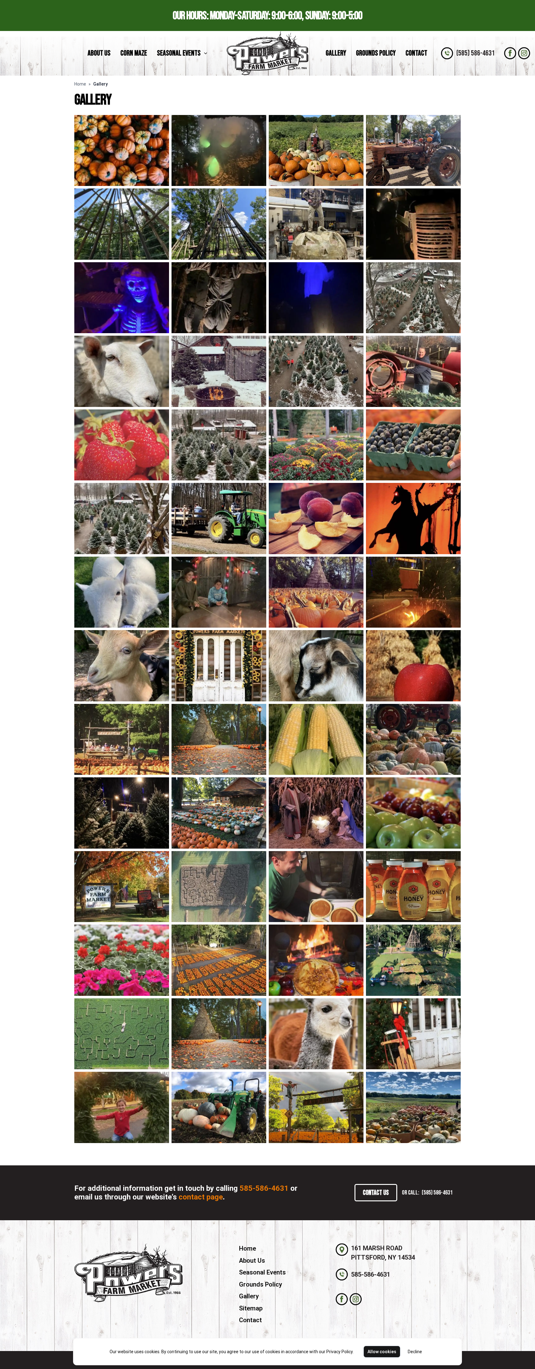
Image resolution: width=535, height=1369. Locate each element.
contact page (201, 1197)
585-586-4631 (264, 1188)
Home (80, 84)
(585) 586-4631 (475, 53)
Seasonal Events (179, 53)
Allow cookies (382, 1351)
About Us (99, 53)
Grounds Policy (376, 53)
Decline (415, 1351)
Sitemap (251, 1308)
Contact (416, 53)
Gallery (336, 53)
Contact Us (376, 1193)
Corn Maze (133, 53)
